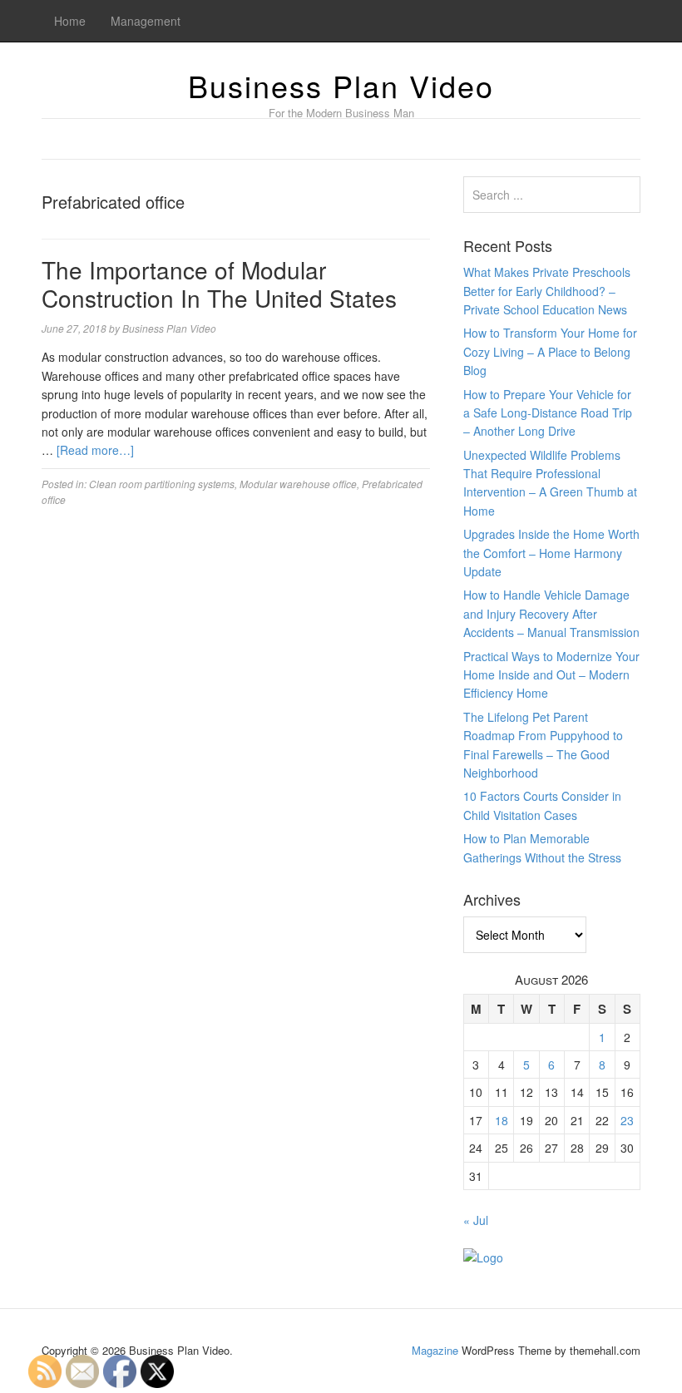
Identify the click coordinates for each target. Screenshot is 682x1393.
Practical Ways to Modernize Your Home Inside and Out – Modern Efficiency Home (551, 675)
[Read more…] (95, 450)
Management (145, 20)
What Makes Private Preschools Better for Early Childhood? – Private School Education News (546, 291)
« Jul (475, 1220)
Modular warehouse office (298, 484)
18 (501, 1120)
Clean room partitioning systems (162, 484)
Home (70, 20)
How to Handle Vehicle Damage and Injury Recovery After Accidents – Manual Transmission (551, 613)
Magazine (435, 1350)
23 (627, 1120)
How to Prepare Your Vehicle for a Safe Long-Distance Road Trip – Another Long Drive (547, 413)
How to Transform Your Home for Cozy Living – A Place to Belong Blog (550, 351)
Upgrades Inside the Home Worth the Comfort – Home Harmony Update (551, 553)
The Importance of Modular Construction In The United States (219, 283)
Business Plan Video (341, 85)
